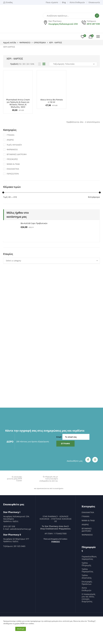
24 (28, 64)
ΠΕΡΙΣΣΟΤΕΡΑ (13, 173)
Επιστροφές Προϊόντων (87, 582)
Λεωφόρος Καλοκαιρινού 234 (63, 23)
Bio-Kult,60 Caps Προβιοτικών (34, 223)
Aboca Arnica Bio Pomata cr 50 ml (51, 100)
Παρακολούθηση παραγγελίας (89, 557)
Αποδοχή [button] (20, 629)
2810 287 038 (93, 23)
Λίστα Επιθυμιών (86, 589)
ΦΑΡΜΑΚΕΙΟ (24, 42)
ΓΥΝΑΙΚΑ (10, 135)
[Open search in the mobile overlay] (71, 15)
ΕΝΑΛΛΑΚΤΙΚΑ (13, 169)
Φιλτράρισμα (94, 197)
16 (20, 64)
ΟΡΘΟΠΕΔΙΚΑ (40, 42)
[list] (39, 64)
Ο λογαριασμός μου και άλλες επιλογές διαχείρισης (88, 598)
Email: (59, 437)
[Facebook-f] (88, 459)
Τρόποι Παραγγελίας (87, 570)
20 (24, 64)
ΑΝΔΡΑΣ (10, 139)
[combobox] (51, 261)
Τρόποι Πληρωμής (86, 564)
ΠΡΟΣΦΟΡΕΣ (12, 159)
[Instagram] (95, 459)
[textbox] (51, 260)
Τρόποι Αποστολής (87, 576)
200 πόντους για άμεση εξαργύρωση (32, 441)
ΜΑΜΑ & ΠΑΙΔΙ (13, 164)
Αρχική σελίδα (9, 42)
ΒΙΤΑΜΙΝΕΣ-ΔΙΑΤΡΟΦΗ (17, 154)
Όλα (32, 64)
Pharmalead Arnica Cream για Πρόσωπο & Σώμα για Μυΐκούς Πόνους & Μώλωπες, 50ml (18, 103)
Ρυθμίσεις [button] (55, 541)
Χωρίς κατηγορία (14, 144)
